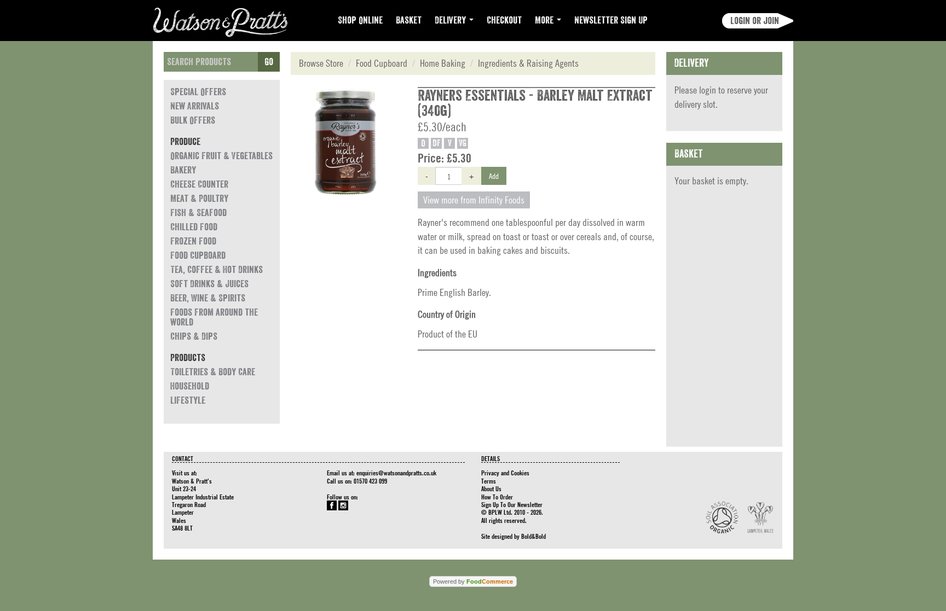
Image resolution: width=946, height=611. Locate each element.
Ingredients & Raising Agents (528, 63)
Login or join (754, 21)
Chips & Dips (193, 336)
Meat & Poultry (199, 198)
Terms (488, 480)
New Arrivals (194, 106)
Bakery (183, 170)
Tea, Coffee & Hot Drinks (216, 270)
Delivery (451, 20)
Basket (409, 20)
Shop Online (360, 20)
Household (189, 386)
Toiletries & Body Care (212, 372)
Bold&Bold (533, 536)
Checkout (504, 20)
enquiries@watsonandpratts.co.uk (396, 472)
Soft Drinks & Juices (209, 284)
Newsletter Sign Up (611, 20)
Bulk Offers (192, 120)
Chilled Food (193, 227)
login (707, 90)
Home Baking (442, 63)
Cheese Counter (199, 184)
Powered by (473, 581)
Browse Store (321, 63)
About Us (491, 488)
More (545, 20)
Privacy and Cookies (505, 472)
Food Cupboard (198, 255)
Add (493, 176)
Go (268, 62)
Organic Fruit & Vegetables (221, 156)
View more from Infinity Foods (473, 200)
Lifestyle (187, 400)
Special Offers (198, 92)
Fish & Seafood (198, 213)
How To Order (497, 496)
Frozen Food (193, 241)
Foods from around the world (214, 317)
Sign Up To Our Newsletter (512, 504)
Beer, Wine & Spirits (207, 298)
